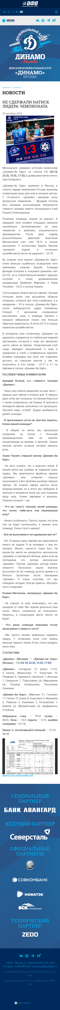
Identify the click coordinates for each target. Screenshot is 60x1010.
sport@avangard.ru (48, 966)
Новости (17, 87)
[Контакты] (4, 12)
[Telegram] (48, 20)
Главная (6, 87)
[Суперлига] (30, 4)
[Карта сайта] (9, 12)
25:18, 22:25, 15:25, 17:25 (36, 662)
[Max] (43, 20)
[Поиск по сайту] (13, 12)
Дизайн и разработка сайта (19, 980)
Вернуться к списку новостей (17, 776)
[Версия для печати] (17, 12)
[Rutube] (54, 20)
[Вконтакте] (37, 20)
